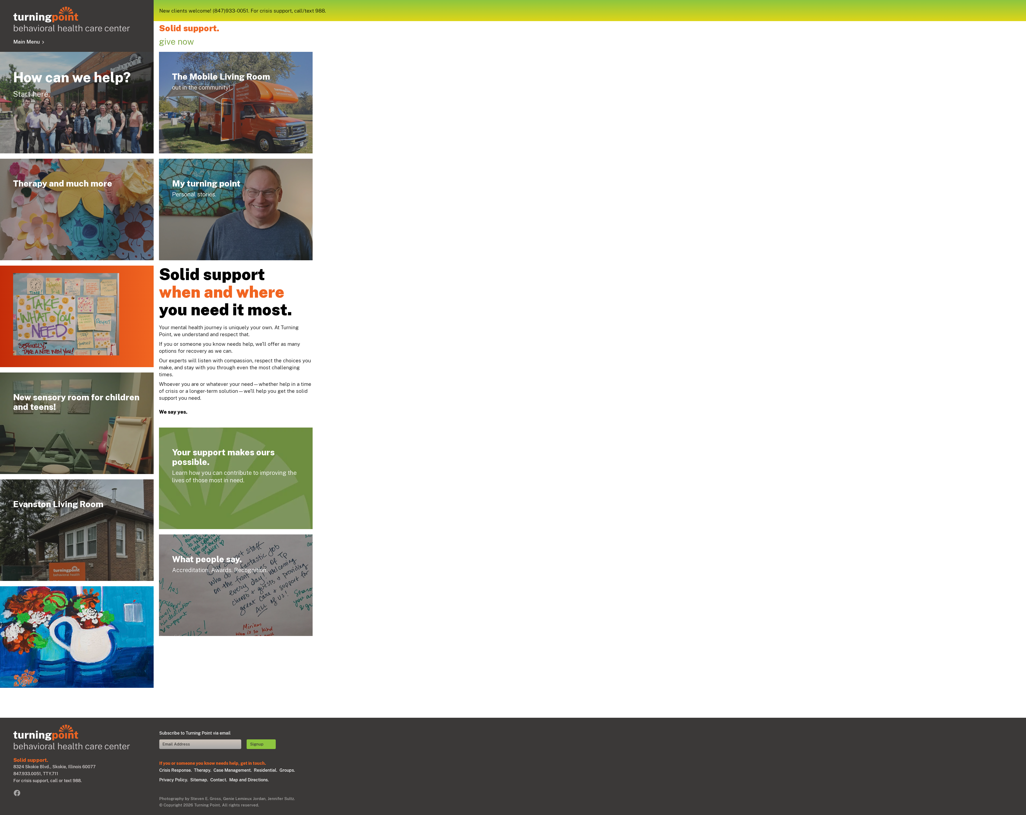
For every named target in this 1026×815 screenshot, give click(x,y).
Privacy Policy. (173, 779)
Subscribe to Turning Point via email (195, 733)
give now (176, 41)
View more (77, 209)
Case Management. (232, 770)
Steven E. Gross (206, 798)
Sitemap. (199, 779)
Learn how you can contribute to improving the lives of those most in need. (236, 478)
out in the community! (236, 102)
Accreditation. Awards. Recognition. (236, 585)
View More (75, 618)
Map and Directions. (249, 779)
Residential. (265, 770)
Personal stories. (236, 209)
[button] (16, 672)
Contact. (218, 779)
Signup (256, 744)
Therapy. (202, 770)
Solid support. (189, 28)
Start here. (77, 102)
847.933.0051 (27, 773)
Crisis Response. (175, 770)
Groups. (287, 770)
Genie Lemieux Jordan (244, 798)
